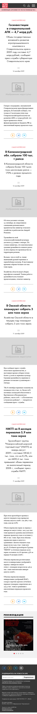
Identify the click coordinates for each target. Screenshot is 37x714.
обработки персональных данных (12, 683)
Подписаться (28, 677)
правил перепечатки (13, 687)
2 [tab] (16, 653)
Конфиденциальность (7, 708)
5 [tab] (22, 653)
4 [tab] (20, 653)
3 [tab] (18, 653)
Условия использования (7, 710)
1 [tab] (14, 653)
